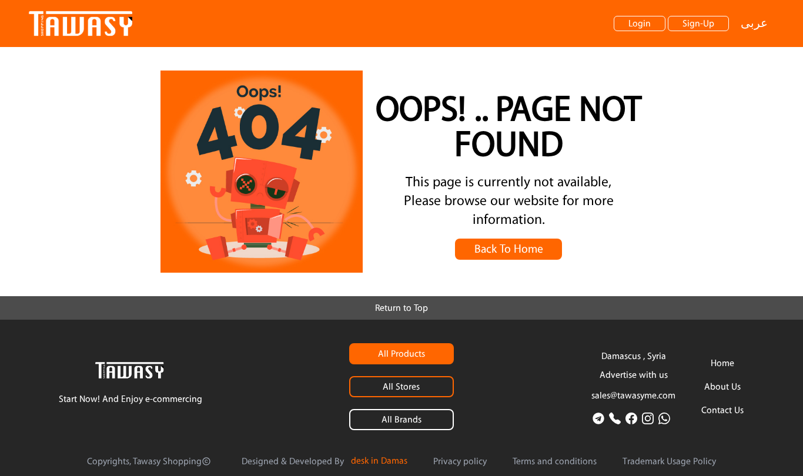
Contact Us (722, 410)
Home (722, 363)
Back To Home (508, 249)
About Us (722, 386)
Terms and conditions (555, 461)
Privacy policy (460, 461)
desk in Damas (379, 460)
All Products (401, 353)
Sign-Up (698, 23)
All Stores (401, 386)
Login (639, 23)
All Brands (401, 419)
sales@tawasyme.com (633, 395)
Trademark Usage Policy (669, 461)
